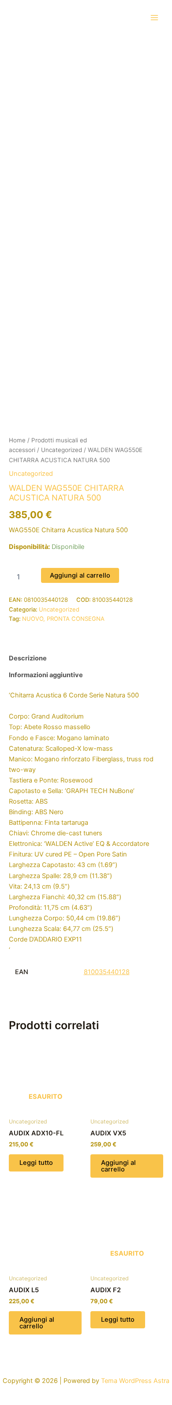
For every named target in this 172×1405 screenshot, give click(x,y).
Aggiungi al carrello (80, 575)
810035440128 (107, 972)
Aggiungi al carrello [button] (118, 1166)
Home (17, 440)
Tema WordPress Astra (135, 1381)
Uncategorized (61, 449)
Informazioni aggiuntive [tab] (46, 675)
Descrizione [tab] (28, 658)
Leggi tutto (36, 1163)
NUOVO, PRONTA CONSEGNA (63, 618)
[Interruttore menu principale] (154, 17)
